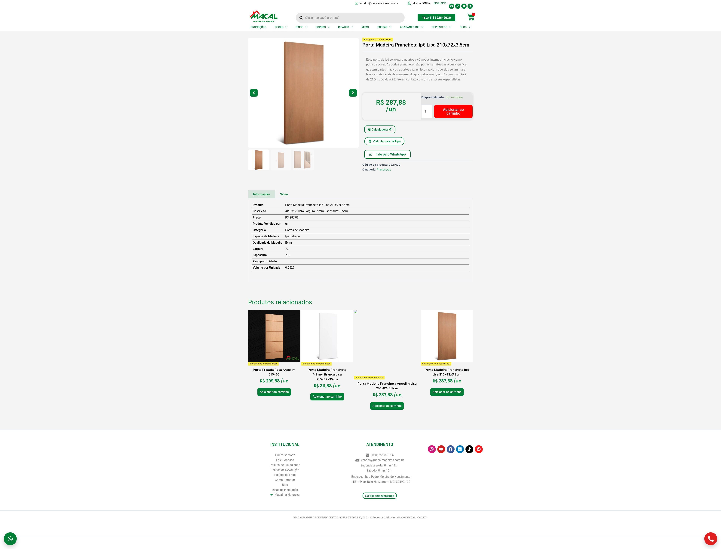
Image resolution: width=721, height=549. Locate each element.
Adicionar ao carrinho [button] (274, 392)
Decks (279, 27)
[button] (254, 93)
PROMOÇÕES (258, 27)
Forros (321, 27)
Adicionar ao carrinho (453, 111)
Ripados (343, 27)
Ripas (365, 27)
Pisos (299, 27)
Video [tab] (284, 194)
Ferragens (439, 27)
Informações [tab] (261, 194)
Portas (382, 27)
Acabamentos (409, 27)
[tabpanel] (360, 239)
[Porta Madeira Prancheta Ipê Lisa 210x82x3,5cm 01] (303, 93)
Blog (463, 27)
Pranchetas (384, 169)
